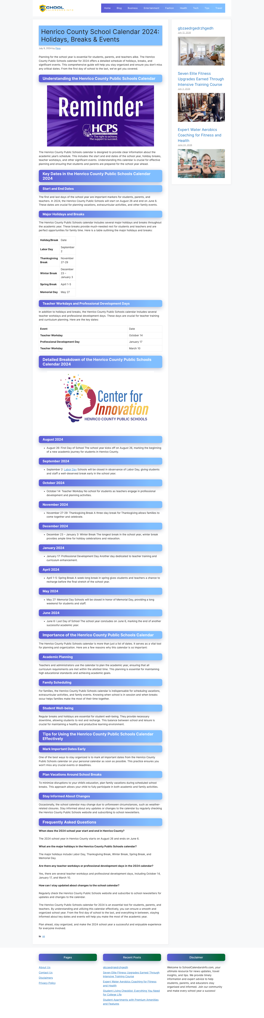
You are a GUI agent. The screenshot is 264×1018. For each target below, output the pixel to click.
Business (133, 8)
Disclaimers (46, 977)
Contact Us (46, 972)
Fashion (169, 8)
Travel (218, 8)
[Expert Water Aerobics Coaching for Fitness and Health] (201, 176)
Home (107, 8)
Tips (207, 8)
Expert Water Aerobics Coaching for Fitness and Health (199, 135)
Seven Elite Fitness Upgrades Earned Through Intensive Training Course (201, 79)
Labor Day (70, 469)
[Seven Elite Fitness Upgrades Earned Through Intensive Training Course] (201, 119)
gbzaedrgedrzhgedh (195, 28)
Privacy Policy (47, 983)
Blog (119, 8)
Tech (195, 8)
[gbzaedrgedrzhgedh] (201, 63)
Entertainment (151, 8)
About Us (44, 967)
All (43, 936)
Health (183, 8)
